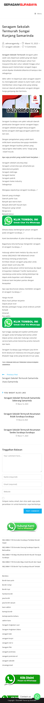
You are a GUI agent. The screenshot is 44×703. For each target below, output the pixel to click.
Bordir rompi (6, 585)
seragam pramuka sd (9, 656)
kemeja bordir (7, 611)
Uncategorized (7, 665)
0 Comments (30, 47)
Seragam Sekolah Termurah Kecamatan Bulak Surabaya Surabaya (22, 415)
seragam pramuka (8, 652)
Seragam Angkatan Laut (11, 625)
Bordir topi (6, 589)
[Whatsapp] (37, 696)
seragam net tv (7, 643)
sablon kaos (6, 620)
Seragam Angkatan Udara (11, 629)
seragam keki (7, 634)
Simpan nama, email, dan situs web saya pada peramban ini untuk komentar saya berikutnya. (21, 502)
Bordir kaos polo (8, 580)
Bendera (5, 576)
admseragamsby (12, 43)
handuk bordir (7, 594)
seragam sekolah (12, 47)
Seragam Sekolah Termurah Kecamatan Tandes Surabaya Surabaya (22, 431)
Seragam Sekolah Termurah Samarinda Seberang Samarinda (22, 399)
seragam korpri (7, 638)
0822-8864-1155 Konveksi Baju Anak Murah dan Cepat (21, 562)
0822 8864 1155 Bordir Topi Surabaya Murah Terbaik (21, 566)
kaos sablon (6, 607)
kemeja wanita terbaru (10, 616)
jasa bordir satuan (8, 603)
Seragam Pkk (7, 647)
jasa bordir (6, 598)
